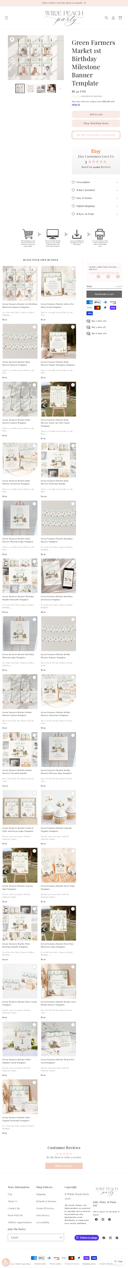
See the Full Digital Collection (96, 135)
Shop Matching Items (96, 123)
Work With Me (15, 1215)
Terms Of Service (45, 1208)
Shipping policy (89, 1264)
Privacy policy (56, 1264)
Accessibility (43, 1222)
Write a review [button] (64, 1165)
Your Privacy (42, 1215)
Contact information (108, 1264)
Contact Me (14, 1208)
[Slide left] (11, 88)
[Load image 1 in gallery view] (20, 88)
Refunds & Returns (46, 1201)
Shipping (76, 96)
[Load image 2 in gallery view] (30, 88)
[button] (6, 17)
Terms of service (72, 1264)
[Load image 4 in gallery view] (51, 88)
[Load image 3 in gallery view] (41, 88)
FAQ (10, 1194)
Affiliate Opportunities (20, 1222)
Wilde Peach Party (23, 1264)
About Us (12, 1201)
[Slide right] (60, 88)
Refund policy (40, 1264)
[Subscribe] (60, 1237)
